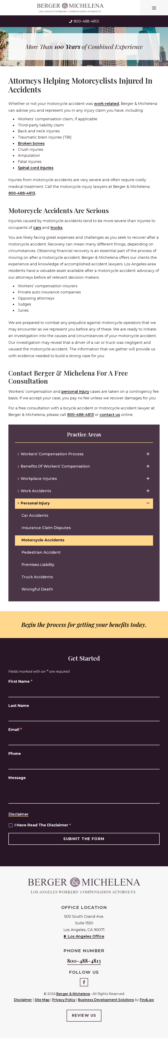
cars (37, 227)
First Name (20, 681)
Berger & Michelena (73, 994)
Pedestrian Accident (41, 552)
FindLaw (147, 1000)
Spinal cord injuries (35, 168)
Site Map (42, 1000)
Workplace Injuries (39, 478)
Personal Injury (35, 503)
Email (15, 729)
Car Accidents (35, 515)
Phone (14, 753)
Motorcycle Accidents (43, 540)
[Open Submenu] (148, 454)
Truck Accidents (37, 577)
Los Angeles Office (86, 936)
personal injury (75, 391)
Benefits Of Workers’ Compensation (55, 466)
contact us (110, 414)
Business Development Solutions (106, 1000)
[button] (154, 8)
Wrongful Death (37, 589)
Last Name (18, 705)
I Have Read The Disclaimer (43, 825)
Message (17, 778)
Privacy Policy (63, 1000)
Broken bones (31, 143)
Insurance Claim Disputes (46, 528)
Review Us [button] (84, 1015)
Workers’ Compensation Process (52, 454)
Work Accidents (36, 491)
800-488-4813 (86, 21)
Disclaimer (18, 814)
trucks (56, 227)
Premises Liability (38, 564)
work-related (106, 103)
